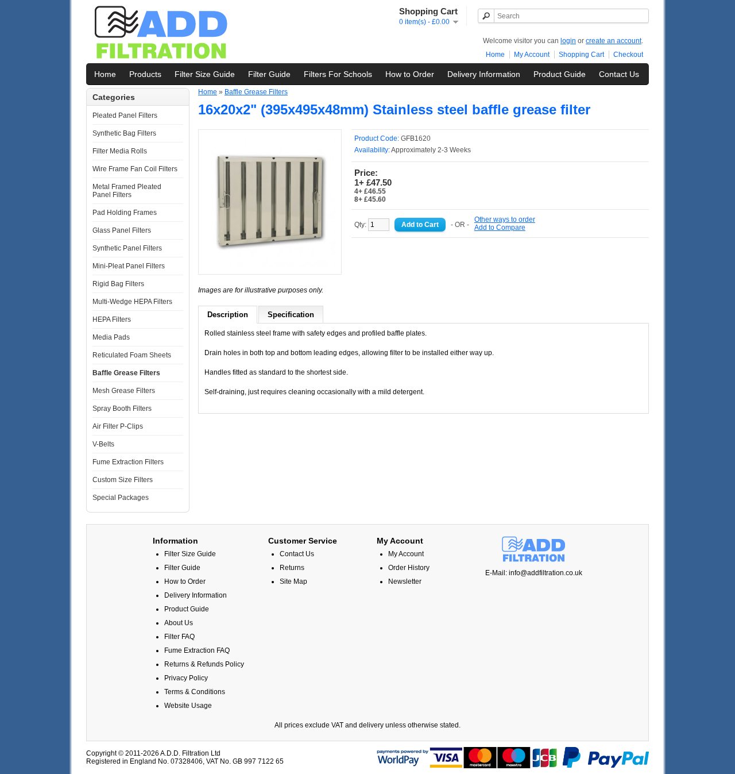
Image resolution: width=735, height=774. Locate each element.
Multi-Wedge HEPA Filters (132, 302)
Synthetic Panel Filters (127, 248)
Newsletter (404, 581)
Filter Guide (269, 74)
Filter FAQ (179, 637)
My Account (532, 55)
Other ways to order (504, 219)
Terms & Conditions (194, 692)
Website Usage (188, 706)
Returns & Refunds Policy (204, 664)
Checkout (628, 55)
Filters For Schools (338, 74)
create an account (613, 41)
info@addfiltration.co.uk (545, 573)
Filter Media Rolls (119, 151)
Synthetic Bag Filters (124, 133)
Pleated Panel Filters (124, 115)
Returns (292, 568)
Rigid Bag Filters (118, 284)
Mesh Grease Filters (123, 391)
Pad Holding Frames (124, 213)
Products (145, 74)
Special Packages (120, 498)
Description (227, 314)
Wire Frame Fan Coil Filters (134, 169)
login (568, 41)
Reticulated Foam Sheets (131, 355)
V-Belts (103, 444)
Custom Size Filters (122, 480)
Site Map (293, 581)
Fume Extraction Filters (128, 462)
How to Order (409, 74)
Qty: (361, 225)
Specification (291, 314)
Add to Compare (499, 228)
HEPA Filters (111, 319)
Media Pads (111, 337)
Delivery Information (483, 74)
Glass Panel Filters (121, 230)
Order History (409, 568)
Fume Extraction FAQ (197, 650)
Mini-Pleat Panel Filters (128, 266)
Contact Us (619, 74)
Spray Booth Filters (122, 409)
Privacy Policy (186, 678)
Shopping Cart (581, 55)
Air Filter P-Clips (117, 426)
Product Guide (559, 74)
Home (495, 55)
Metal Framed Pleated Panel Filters (126, 191)
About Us (178, 623)
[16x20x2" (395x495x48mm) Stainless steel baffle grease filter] (269, 264)
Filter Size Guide (205, 74)
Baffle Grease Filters (126, 373)
